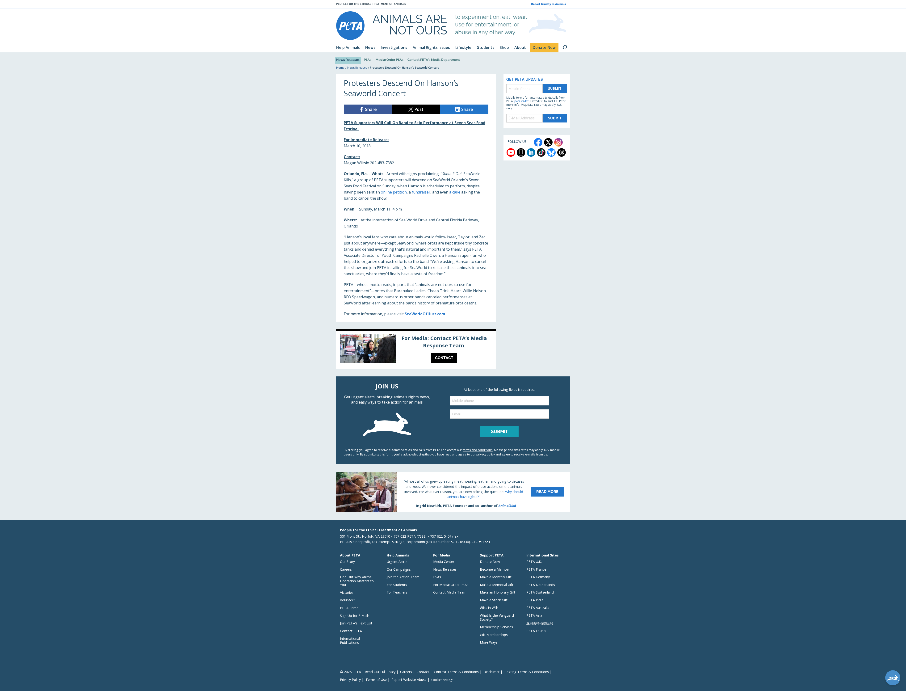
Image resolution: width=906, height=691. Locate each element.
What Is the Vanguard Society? (497, 617)
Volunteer (347, 600)
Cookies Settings (442, 680)
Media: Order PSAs (389, 60)
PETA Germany (538, 577)
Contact (423, 672)
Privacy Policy (350, 679)
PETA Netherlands (540, 584)
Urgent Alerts (397, 561)
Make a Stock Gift (494, 600)
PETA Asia (534, 615)
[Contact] (416, 350)
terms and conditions (478, 450)
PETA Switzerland (540, 592)
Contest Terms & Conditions (456, 672)
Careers (346, 569)
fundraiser (421, 192)
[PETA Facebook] (538, 142)
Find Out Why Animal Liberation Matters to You (357, 581)
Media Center (443, 561)
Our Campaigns (399, 569)
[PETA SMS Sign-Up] (521, 152)
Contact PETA (351, 631)
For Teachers (397, 592)
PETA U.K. (534, 561)
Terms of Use (376, 679)
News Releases (348, 60)
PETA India (534, 600)
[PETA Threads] (561, 152)
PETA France (536, 569)
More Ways (488, 642)
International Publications (350, 640)
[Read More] (453, 492)
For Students (397, 584)
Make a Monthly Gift (496, 577)
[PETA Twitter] (548, 142)
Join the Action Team (403, 577)
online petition (394, 192)
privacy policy (485, 454)
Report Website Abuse (409, 679)
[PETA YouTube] (511, 152)
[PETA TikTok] (541, 152)
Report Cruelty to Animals (548, 4)
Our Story (347, 561)
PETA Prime (349, 608)
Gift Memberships (494, 634)
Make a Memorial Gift (496, 584)
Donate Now (490, 561)
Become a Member (495, 569)
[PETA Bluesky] (551, 152)
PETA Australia (537, 607)
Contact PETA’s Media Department (433, 60)
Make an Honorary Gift (497, 592)
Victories (346, 592)
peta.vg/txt (521, 101)
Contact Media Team (449, 592)
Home (340, 68)
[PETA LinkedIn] (531, 152)
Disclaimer (491, 672)
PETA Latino (536, 630)
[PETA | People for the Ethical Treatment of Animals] (350, 25)
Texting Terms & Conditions (526, 672)
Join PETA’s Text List (356, 623)
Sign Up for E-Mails (354, 615)
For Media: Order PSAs (450, 584)
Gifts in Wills (489, 607)
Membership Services (496, 627)
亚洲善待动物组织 (539, 623)
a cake (454, 192)
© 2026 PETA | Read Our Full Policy (367, 672)
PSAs (367, 60)
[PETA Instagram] (558, 142)
